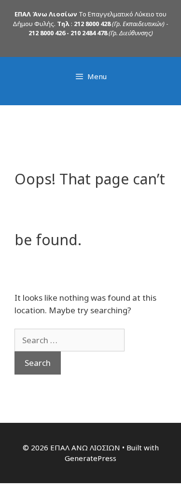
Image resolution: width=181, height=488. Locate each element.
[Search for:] (69, 340)
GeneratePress (90, 458)
